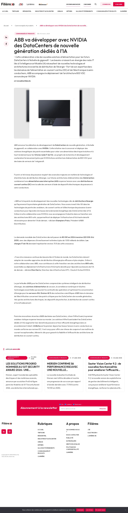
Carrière (123, 11)
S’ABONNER (87, 4)
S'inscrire (103, 409)
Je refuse (89, 510)
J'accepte (80, 510)
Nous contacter (72, 435)
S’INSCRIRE (118, 4)
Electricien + (92, 433)
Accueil (5, 11)
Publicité (69, 438)
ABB (16, 145)
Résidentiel (27, 11)
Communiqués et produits (106, 11)
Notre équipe (71, 441)
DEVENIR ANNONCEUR (73, 4)
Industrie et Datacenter (44, 11)
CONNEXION (106, 4)
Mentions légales (73, 444)
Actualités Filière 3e (24, 81)
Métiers (69, 11)
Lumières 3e (92, 436)
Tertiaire (15, 11)
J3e (89, 429)
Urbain (60, 11)
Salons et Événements (84, 11)
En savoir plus (100, 510)
